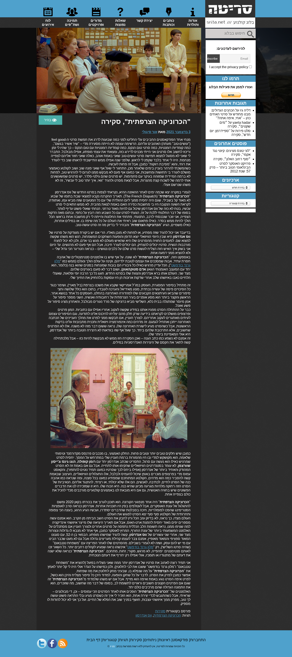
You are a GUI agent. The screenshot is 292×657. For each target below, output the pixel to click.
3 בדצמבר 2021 (178, 132)
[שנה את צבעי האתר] (50, 120)
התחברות (198, 640)
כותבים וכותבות (169, 22)
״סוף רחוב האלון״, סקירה (232, 159)
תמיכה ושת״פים (72, 22)
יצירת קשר (144, 20)
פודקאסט (181, 640)
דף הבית (94, 640)
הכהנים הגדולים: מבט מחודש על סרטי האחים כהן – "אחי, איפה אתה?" (230, 114)
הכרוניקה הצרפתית (167, 615)
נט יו (112, 646)
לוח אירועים (48, 22)
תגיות (124, 640)
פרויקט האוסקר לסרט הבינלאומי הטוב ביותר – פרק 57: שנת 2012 (230, 167)
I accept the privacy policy (229, 67)
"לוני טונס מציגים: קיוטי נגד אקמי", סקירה (231, 152)
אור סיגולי (149, 132)
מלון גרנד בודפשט (140, 547)
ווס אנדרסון (144, 615)
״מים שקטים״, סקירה (235, 124)
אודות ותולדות (193, 22)
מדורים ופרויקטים (96, 22)
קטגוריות (110, 640)
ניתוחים (151, 640)
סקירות (160, 611)
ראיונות (165, 640)
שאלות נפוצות (120, 22)
